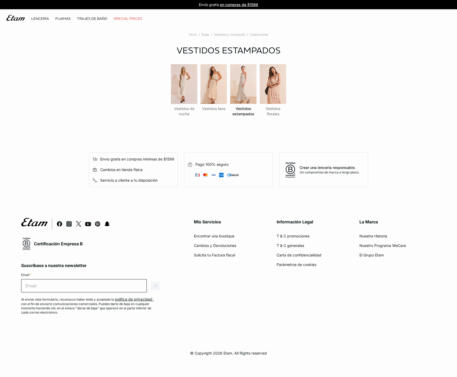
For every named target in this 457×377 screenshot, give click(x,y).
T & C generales (290, 245)
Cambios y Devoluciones (215, 245)
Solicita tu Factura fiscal (214, 255)
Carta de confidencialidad (299, 255)
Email (26, 275)
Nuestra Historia (373, 236)
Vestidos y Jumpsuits (229, 34)
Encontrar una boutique (214, 236)
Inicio (193, 34)
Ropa (205, 34)
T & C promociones (293, 236)
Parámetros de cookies (296, 264)
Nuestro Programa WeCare (382, 245)
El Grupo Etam (371, 255)
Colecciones (259, 34)
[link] (128, 18)
